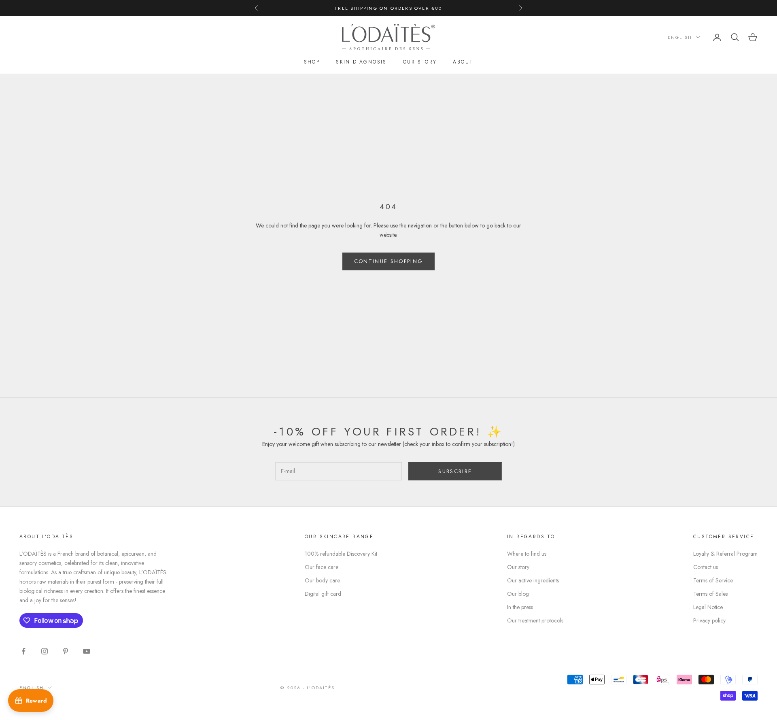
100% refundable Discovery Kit (341, 554)
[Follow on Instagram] (44, 651)
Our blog (518, 594)
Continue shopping (388, 261)
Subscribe (455, 471)
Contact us (705, 567)
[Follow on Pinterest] (66, 651)
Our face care (321, 567)
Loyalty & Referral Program (725, 554)
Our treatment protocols (535, 620)
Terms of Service (713, 580)
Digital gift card (323, 594)
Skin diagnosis (361, 62)
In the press (520, 607)
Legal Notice (708, 607)
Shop (312, 62)
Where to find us (526, 554)
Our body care (322, 580)
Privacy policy (709, 620)
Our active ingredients (533, 580)
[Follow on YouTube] (87, 651)
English (680, 37)
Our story (420, 62)
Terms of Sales (710, 594)
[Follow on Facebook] (23, 651)
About (463, 62)
